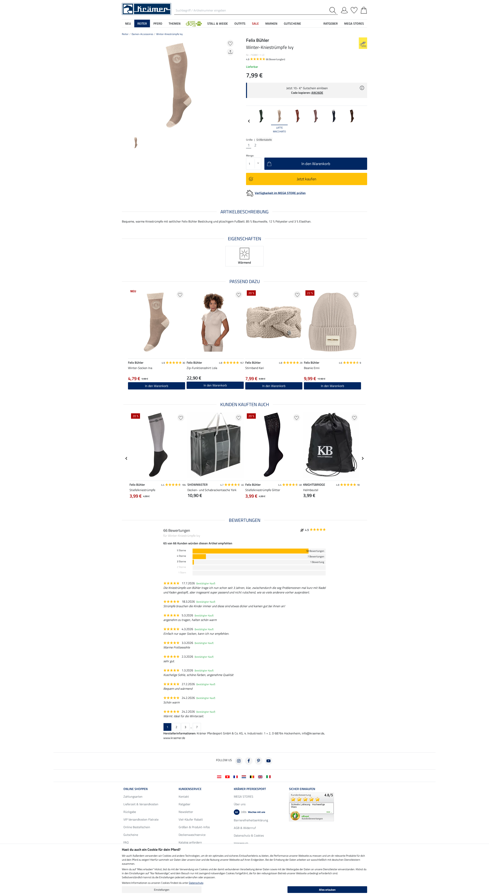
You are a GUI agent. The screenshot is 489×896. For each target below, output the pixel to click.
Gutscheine (130, 834)
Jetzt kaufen (306, 179)
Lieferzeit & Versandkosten (140, 804)
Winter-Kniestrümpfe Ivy (169, 34)
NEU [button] (128, 23)
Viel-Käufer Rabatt (191, 819)
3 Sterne (181, 561)
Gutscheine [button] (292, 23)
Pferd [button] (157, 23)
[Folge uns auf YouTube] (268, 761)
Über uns (239, 804)
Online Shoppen (135, 789)
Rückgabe (129, 811)
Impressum (241, 843)
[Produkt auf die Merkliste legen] (230, 43)
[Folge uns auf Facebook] (249, 761)
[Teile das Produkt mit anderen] (230, 52)
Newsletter (186, 811)
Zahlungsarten (132, 796)
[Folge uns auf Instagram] (239, 761)
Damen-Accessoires (142, 34)
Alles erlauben (327, 890)
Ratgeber (184, 804)
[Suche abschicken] (333, 10)
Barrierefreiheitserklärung (251, 820)
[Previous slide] (125, 85)
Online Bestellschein (136, 827)
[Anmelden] (344, 9)
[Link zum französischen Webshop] (236, 776)
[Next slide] (232, 85)
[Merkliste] (354, 9)
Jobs (250, 811)
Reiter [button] (142, 23)
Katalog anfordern (190, 842)
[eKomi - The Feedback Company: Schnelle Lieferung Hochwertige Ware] (311, 806)
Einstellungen (161, 890)
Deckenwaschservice (192, 834)
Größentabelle (264, 140)
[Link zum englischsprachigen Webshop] (261, 776)
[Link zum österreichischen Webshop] (220, 776)
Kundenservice (190, 789)
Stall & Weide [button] (217, 23)
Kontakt (184, 796)
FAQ (126, 842)
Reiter (125, 34)
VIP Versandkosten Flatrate (141, 819)
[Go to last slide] (126, 458)
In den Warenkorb (156, 386)
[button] (194, 23)
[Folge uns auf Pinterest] (258, 761)
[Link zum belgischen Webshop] (253, 776)
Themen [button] (175, 23)
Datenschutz (196, 883)
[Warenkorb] (363, 9)
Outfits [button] (239, 23)
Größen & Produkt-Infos (194, 827)
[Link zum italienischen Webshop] (269, 776)
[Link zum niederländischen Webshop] (245, 776)
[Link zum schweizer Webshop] (228, 776)
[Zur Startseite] (146, 8)
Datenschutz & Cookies (249, 835)
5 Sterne (181, 550)
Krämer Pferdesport (250, 789)
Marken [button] (271, 23)
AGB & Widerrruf (245, 828)
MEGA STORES (354, 23)
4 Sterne (181, 556)
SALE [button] (255, 23)
